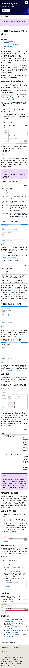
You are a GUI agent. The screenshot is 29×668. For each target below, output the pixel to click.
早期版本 (11, 661)
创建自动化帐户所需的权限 (8, 42)
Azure (3, 27)
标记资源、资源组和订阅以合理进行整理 (12, 370)
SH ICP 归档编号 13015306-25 (8, 655)
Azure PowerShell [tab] (12, 560)
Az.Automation (8, 637)
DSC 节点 (16, 501)
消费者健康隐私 (10, 663)
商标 (2, 666)
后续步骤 (4, 48)
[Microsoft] (15, 17)
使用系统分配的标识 (18, 481)
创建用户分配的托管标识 (9, 257)
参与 (21, 661)
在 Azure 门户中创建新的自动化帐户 (11, 44)
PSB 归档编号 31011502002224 (9, 657)
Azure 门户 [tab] (4, 560)
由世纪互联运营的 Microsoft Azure (9, 659)
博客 (16, 661)
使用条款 (19, 663)
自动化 (8, 27)
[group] (14, 452)
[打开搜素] (27, 16)
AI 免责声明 (4, 661)
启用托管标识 (12, 290)
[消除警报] (26, 2)
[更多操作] (26, 27)
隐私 (21, 657)
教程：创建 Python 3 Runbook (12, 632)
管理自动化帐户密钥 (7, 46)
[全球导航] (1, 16)
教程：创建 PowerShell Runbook (16, 622)
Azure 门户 (9, 520)
